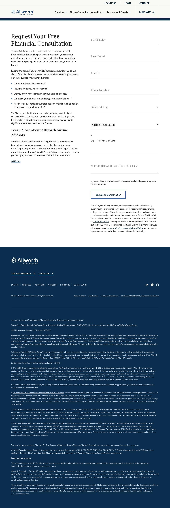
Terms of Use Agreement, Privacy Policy (125, 228)
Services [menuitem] (26, 285)
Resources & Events (117, 12)
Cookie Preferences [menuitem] (110, 296)
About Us (96, 12)
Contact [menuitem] (144, 3)
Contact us (44, 273)
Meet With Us (146, 12)
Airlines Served (78, 12)
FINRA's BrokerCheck (128, 325)
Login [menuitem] (128, 3)
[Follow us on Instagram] (157, 284)
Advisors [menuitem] (39, 285)
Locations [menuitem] (110, 3)
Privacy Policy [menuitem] (80, 296)
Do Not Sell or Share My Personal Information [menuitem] (140, 296)
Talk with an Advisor (21, 273)
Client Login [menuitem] (80, 285)
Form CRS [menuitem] (65, 285)
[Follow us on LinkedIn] (147, 284)
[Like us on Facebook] (152, 284)
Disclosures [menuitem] (93, 296)
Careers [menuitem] (52, 285)
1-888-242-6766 (101, 221)
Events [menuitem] (14, 285)
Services (59, 12)
